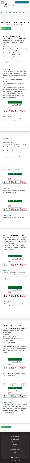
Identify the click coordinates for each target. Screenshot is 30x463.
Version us (16, 457)
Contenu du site (15, 447)
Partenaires (15, 442)
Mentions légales (15, 439)
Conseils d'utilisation (15, 449)
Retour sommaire (5, 28)
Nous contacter (15, 436)
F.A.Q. (15, 452)
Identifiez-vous (23, 2)
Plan (15, 455)
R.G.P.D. (15, 444)
